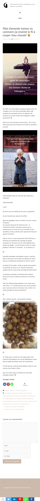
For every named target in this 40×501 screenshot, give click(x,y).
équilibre (24, 396)
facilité (30, 396)
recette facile (18, 401)
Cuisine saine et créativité (13, 390)
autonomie (14, 393)
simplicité (15, 404)
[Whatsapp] (11, 384)
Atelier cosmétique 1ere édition (15, 407)
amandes (8, 393)
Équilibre (24, 390)
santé (9, 404)
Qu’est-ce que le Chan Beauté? (14, 409)
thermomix (25, 404)
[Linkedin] (4, 384)
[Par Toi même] (6, 5)
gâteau (11, 398)
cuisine (21, 393)
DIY (14, 396)
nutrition (30, 398)
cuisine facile (27, 393)
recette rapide (27, 401)
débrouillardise (7, 396)
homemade (17, 398)
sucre (20, 404)
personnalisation (8, 401)
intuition (24, 398)
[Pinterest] (8, 384)
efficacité (18, 396)
